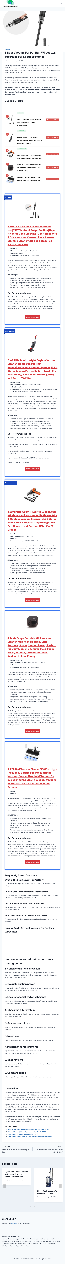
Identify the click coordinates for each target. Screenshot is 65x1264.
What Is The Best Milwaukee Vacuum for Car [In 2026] (27, 1132)
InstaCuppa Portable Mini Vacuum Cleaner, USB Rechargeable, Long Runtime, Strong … (29, 168)
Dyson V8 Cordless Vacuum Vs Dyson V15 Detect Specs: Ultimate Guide (16, 1174)
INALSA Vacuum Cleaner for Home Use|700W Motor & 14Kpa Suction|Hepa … (29, 122)
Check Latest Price (52, 120)
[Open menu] (61, 3)
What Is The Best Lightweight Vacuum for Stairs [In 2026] (28, 1129)
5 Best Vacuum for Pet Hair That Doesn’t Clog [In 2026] (49, 1149)
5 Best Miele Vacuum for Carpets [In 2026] (23, 1134)
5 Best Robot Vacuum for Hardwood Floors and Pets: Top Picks (30, 1136)
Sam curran (9, 61)
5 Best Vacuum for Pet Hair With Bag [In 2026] (15, 1149)
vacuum (7, 49)
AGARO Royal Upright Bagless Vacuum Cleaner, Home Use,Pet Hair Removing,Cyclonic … (29, 140)
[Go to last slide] (4, 1186)
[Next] (60, 1186)
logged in (14, 1223)
